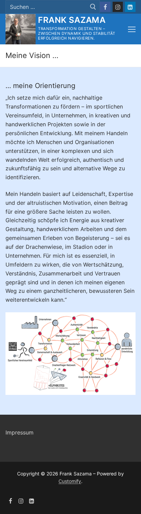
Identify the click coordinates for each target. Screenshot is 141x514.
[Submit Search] (93, 7)
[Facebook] (105, 7)
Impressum (19, 432)
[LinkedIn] (130, 7)
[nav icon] (132, 29)
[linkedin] (31, 501)
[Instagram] (118, 7)
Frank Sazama (71, 20)
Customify (70, 481)
